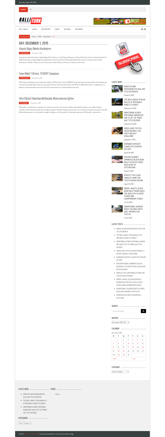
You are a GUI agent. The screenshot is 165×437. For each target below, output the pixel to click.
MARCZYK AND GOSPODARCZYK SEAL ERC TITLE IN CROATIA (134, 89)
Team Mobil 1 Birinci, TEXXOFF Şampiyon (39, 73)
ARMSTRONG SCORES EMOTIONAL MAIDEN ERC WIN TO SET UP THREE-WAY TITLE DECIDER (134, 116)
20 (143, 347)
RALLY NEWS (23, 29)
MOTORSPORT (46, 29)
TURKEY (57, 29)
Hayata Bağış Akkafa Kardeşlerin (35, 48)
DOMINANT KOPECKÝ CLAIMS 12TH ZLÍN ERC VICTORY (133, 146)
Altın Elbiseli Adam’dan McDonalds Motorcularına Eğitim (46, 98)
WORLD (34, 29)
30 (124, 355)
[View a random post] (142, 29)
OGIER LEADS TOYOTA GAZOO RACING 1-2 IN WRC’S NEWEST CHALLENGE (132, 132)
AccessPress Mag (67, 434)
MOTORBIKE (79, 29)
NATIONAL (67, 29)
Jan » (134, 359)
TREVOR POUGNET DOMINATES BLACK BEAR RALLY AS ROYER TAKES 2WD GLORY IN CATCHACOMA (134, 162)
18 (133, 347)
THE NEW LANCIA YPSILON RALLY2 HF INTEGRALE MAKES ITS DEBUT (134, 102)
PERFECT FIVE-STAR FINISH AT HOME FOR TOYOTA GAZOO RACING (133, 178)
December (47, 36)
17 (128, 347)
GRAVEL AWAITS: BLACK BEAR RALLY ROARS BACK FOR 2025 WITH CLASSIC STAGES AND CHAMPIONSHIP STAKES (134, 193)
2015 (39, 36)
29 (119, 355)
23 (123, 351)
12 (137, 343)
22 (119, 351)
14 (113, 347)
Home (57, 394)
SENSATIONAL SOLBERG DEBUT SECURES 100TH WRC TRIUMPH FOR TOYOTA (133, 210)
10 (128, 343)
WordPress (52, 434)
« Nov (114, 359)
